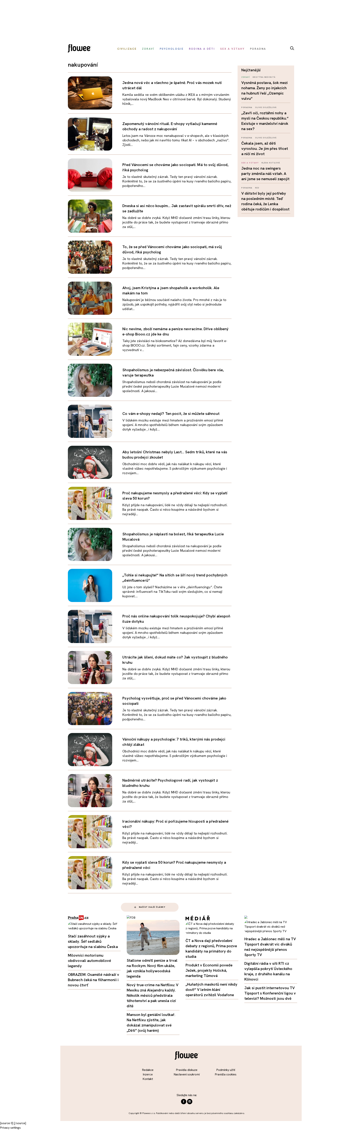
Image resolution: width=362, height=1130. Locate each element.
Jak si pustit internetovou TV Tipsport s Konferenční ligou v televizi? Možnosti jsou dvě (270, 993)
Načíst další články (152, 907)
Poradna (246, 107)
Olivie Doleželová (266, 107)
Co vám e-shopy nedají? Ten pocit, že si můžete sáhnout (170, 413)
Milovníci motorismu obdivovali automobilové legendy (89, 960)
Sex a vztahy (250, 163)
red (257, 188)
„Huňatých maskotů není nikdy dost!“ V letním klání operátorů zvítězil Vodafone (211, 989)
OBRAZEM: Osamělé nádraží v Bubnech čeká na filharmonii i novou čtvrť (93, 980)
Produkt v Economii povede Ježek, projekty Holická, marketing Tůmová (209, 970)
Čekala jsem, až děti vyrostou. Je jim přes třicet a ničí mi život (264, 148)
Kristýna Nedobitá (264, 77)
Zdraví (245, 77)
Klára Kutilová (271, 163)
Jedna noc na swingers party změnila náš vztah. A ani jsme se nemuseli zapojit (265, 173)
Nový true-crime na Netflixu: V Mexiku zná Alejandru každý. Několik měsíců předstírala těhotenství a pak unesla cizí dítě (152, 995)
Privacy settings (10, 1128)
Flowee (80, 48)
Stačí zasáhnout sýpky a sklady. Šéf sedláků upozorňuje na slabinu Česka (93, 941)
